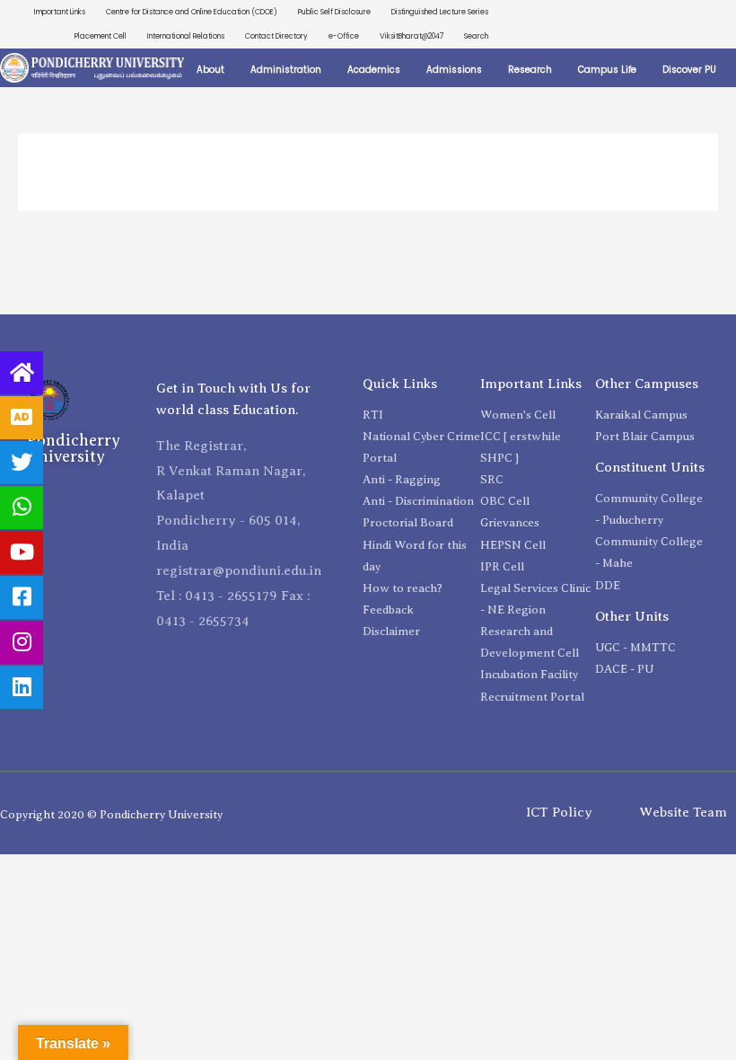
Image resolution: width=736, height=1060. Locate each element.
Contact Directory (276, 36)
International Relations (185, 36)
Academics (373, 69)
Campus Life (607, 69)
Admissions (454, 69)
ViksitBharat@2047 (411, 36)
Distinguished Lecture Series (439, 11)
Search (476, 36)
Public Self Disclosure (334, 11)
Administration (285, 69)
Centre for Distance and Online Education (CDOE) (191, 11)
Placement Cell (100, 36)
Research (530, 69)
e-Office (344, 36)
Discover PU (689, 69)
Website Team (683, 812)
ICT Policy (559, 812)
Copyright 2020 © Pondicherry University (111, 814)
